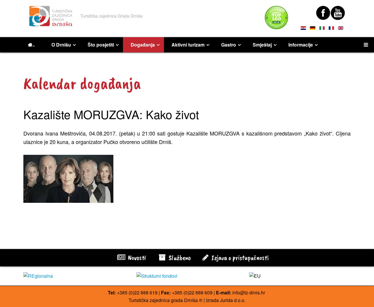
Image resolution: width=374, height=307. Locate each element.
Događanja (143, 44)
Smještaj (262, 44)
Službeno (179, 257)
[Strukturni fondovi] (187, 276)
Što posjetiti (101, 44)
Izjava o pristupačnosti (239, 257)
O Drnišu (61, 44)
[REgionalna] (74, 276)
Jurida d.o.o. (232, 300)
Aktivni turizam (188, 44)
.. (33, 44)
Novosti (136, 257)
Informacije (300, 44)
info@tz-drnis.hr (248, 292)
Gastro (228, 44)
